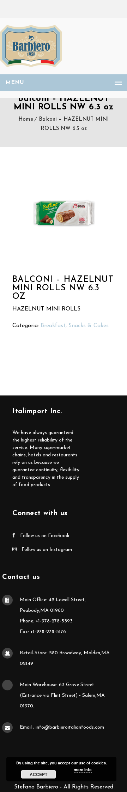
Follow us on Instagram (46, 549)
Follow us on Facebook (44, 536)
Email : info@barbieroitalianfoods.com (62, 727)
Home (25, 119)
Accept (38, 774)
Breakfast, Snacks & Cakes (75, 326)
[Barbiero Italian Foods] (31, 46)
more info (83, 769)
